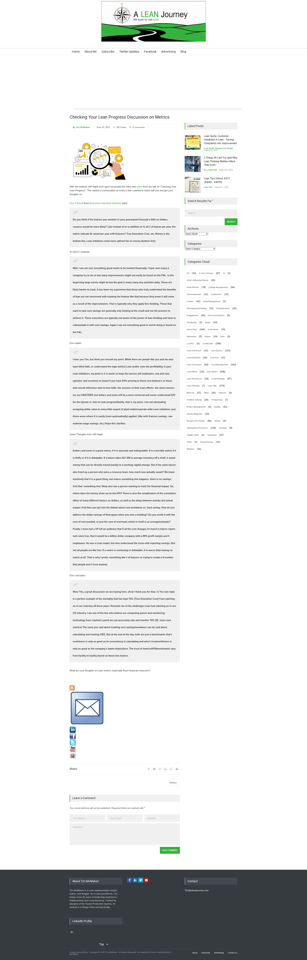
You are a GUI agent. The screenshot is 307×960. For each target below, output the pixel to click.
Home (76, 51)
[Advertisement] (153, 84)
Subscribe (108, 51)
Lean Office (192, 372)
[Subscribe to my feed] (125, 687)
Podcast (222, 393)
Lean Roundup (218, 379)
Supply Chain (193, 435)
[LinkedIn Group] (125, 730)
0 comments (139, 127)
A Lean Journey (206, 273)
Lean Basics (216, 351)
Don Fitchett (76, 203)
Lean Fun (214, 358)
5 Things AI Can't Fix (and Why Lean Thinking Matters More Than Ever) (220, 161)
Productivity (216, 400)
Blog (183, 51)
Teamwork (212, 435)
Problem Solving (194, 400)
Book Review (193, 287)
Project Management (196, 407)
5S (188, 273)
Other (206, 393)
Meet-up (190, 393)
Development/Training (197, 308)
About (194, 953)
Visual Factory (206, 442)
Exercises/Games (216, 315)
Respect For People (224, 148)
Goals (207, 322)
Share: (74, 768)
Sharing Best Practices (197, 428)
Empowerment (223, 308)
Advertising (168, 51)
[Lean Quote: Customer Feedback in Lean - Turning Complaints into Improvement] (193, 142)
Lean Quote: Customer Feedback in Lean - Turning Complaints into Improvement (220, 140)
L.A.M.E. (190, 343)
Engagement (192, 315)
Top (101, 944)
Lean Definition (193, 358)
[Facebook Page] (125, 736)
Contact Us (232, 953)
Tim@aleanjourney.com (197, 890)
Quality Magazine (194, 414)
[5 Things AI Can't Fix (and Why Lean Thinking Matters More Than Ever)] (193, 164)
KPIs (222, 336)
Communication (194, 294)
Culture (190, 301)
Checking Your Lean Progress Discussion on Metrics (119, 117)
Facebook (150, 51)
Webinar (173, 783)
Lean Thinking (193, 386)
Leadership (212, 170)
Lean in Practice (194, 365)
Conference (216, 294)
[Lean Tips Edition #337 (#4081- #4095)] (193, 185)
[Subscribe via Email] (125, 708)
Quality (217, 407)
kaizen (208, 336)
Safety (217, 421)
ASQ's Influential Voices (197, 280)
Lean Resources (194, 379)
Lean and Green (194, 351)
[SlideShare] (125, 755)
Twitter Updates (129, 51)
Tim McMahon (83, 127)
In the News (213, 329)
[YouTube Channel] (125, 749)
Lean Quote (209, 148)
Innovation (191, 336)
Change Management (218, 287)
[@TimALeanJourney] (125, 742)
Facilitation (192, 322)
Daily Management (211, 301)
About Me (91, 51)
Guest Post (192, 329)
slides (139, 186)
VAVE (189, 442)
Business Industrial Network (105, 203)
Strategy (223, 428)
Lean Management (219, 365)
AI (205, 170)
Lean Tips (208, 187)
